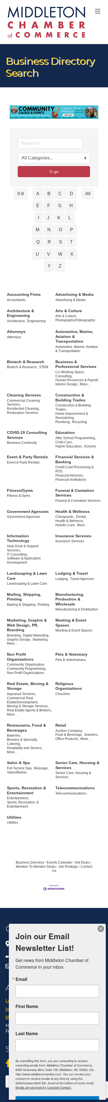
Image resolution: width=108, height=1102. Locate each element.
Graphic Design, (19, 640)
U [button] (37, 254)
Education (65, 432)
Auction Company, (69, 731)
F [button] (48, 205)
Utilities (14, 817)
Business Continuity (22, 443)
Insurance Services (73, 536)
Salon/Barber (17, 772)
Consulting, (64, 376)
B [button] (48, 193)
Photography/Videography (75, 320)
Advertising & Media (74, 294)
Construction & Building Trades (70, 397)
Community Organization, (26, 664)
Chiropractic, (64, 517)
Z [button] (60, 266)
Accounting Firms (24, 294)
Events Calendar (59, 862)
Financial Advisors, (69, 475)
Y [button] (49, 266)
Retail (60, 725)
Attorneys (16, 331)
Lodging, (62, 579)
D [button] (71, 193)
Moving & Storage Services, (27, 706)
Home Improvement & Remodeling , (71, 416)
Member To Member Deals (36, 867)
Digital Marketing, (36, 635)
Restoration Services (22, 413)
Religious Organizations (68, 686)
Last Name (27, 1033)
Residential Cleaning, (23, 409)
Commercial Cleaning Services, (23, 403)
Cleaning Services (24, 395)
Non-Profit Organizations (25, 673)
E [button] (37, 205)
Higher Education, (69, 446)
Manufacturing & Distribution (76, 609)
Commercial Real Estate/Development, (22, 700)
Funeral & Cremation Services (74, 493)
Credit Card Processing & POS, (74, 469)
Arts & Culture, (66, 316)
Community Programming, (26, 669)
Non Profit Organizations (20, 656)
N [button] (49, 229)
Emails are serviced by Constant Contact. (43, 1087)
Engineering (36, 321)
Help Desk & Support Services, (22, 548)
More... (85, 384)
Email (21, 979)
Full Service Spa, (19, 768)
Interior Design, (66, 384)
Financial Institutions (70, 480)
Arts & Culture (68, 311)
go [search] (56, 171)
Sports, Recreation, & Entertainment (23, 804)
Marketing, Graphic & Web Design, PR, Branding (27, 625)
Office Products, (67, 739)
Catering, (14, 744)
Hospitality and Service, (24, 748)
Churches (62, 694)
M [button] (37, 229)
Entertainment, (18, 798)
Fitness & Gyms (18, 496)
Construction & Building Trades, (73, 407)
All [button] (88, 193)
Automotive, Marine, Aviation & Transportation (74, 336)
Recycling (79, 422)
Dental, (81, 517)
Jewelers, (91, 735)
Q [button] (38, 242)
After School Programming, (75, 438)
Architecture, (16, 321)
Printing (43, 605)
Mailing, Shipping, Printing (24, 597)
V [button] (48, 254)
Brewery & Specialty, (22, 740)
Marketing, (40, 640)
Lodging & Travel (71, 573)
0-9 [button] (20, 193)
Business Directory (30, 862)
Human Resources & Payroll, (77, 380)
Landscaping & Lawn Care (27, 576)
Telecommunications (75, 788)
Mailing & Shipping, (21, 605)
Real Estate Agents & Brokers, (29, 710)
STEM (43, 367)
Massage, (41, 768)
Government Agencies (28, 511)
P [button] (71, 229)
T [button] (71, 242)
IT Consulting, (17, 554)
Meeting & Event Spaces (70, 622)
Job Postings (68, 867)
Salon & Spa (18, 762)
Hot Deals (82, 862)
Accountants (16, 300)
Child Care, (64, 442)
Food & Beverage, (69, 735)
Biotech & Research (25, 362)
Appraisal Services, (21, 694)
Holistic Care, (65, 525)
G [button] (59, 205)
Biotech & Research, (22, 367)
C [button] (60, 193)
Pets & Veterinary (71, 654)
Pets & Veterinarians (70, 660)
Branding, (14, 635)
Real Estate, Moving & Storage (27, 686)
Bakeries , (14, 735)
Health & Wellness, (69, 521)
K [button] (58, 217)
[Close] (100, 928)
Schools (90, 446)
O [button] (60, 229)
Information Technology (18, 538)
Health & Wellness (72, 511)
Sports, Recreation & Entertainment (26, 790)
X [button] (71, 254)
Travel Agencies (82, 579)
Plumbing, (63, 422)
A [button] (37, 193)
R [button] (49, 242)
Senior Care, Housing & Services (77, 765)
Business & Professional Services (75, 364)
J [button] (48, 217)
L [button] (69, 217)
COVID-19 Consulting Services (27, 435)
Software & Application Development (24, 560)
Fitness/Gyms (20, 490)
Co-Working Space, (70, 372)
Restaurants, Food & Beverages (26, 727)
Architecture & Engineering (20, 313)
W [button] (60, 254)
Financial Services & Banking (74, 459)
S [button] (60, 242)
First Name (27, 1006)
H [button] (71, 205)
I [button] (38, 217)
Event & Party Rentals (27, 457)
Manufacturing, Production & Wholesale (69, 599)
